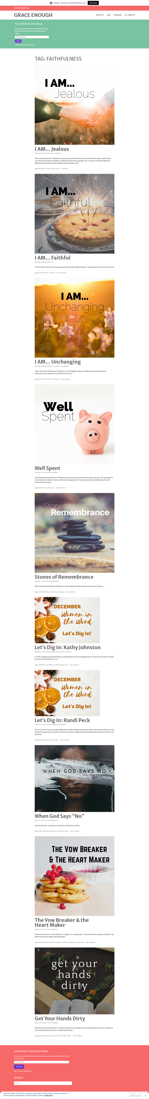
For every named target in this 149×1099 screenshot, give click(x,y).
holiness (48, 168)
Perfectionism (64, 942)
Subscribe (19, 1066)
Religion (78, 942)
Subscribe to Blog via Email (31, 1051)
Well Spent (47, 468)
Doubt (40, 379)
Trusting (66, 831)
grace (51, 831)
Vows (82, 942)
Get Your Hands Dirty (60, 1019)
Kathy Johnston (55, 581)
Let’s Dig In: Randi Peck (62, 720)
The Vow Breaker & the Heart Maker (62, 922)
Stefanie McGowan (53, 1023)
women (69, 1036)
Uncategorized (65, 366)
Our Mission (118, 15)
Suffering (52, 273)
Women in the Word (66, 652)
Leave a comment (61, 273)
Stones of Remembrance (64, 577)
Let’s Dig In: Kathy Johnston (68, 647)
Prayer (55, 831)
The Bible (56, 665)
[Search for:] (43, 1083)
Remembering (53, 592)
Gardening (49, 1036)
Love (58, 168)
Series (109, 15)
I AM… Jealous (52, 149)
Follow (18, 41)
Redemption (49, 665)
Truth (66, 665)
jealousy (54, 168)
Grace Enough (33, 15)
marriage (56, 942)
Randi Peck (58, 153)
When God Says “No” (59, 816)
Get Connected (130, 15)
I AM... (52, 153)
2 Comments (64, 168)
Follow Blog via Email (29, 23)
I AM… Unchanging (58, 362)
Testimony (61, 592)
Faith (40, 273)
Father (51, 942)
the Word (61, 665)
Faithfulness (42, 168)
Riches (52, 488)
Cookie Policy (48, 1095)
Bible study (42, 740)
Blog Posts (100, 15)
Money (48, 488)
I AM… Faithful (52, 258)
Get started (93, 3)
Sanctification (57, 1036)
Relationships (72, 942)
